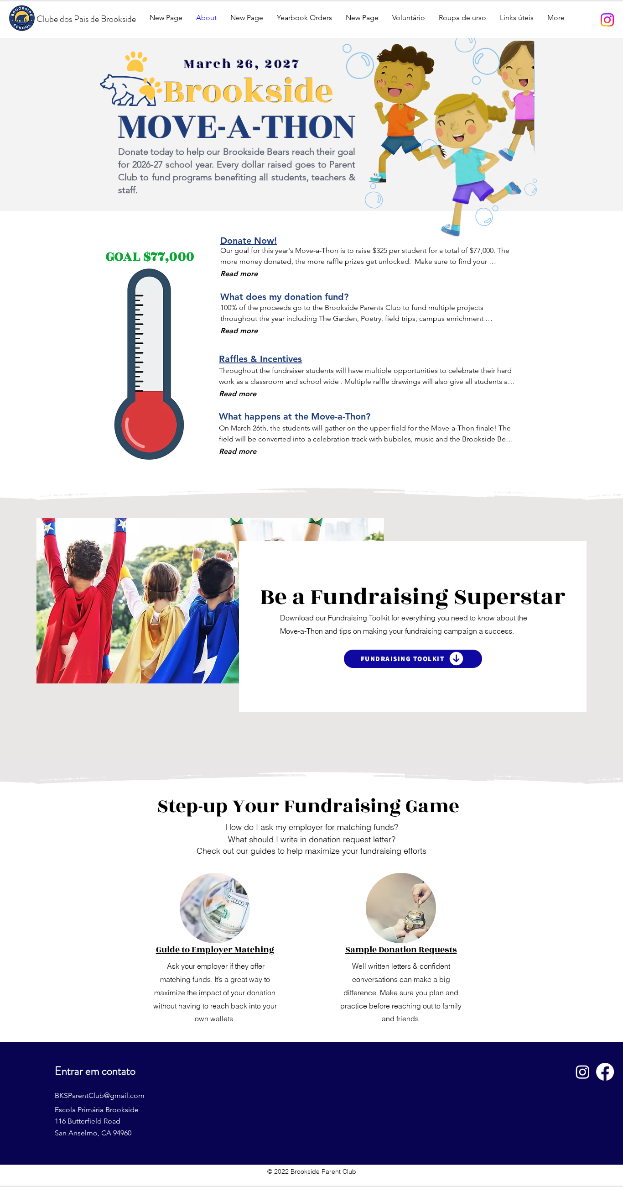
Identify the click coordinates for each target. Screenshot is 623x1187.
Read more (239, 273)
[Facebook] (605, 1072)
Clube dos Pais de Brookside (86, 19)
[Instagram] (607, 20)
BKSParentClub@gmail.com (100, 1095)
